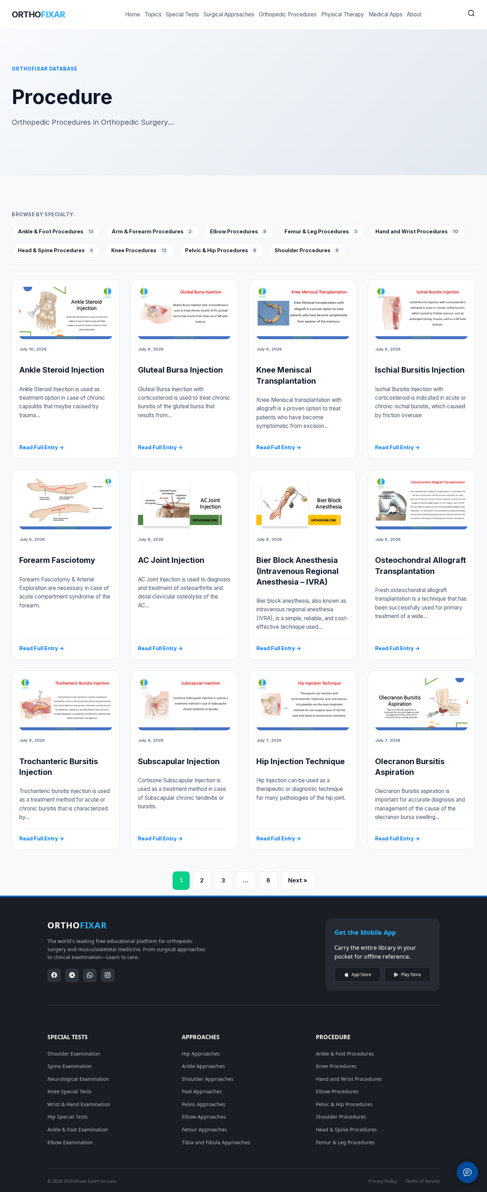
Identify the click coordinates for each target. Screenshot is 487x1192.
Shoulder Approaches (208, 1079)
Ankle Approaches (203, 1066)
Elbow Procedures (238, 231)
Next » (297, 880)
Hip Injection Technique (300, 761)
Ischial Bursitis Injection (420, 369)
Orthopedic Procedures (288, 14)
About (414, 14)
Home (132, 14)
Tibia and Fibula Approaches (216, 1142)
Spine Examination (69, 1066)
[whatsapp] (90, 975)
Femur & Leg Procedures (320, 231)
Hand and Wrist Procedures (416, 231)
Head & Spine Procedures (55, 250)
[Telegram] (72, 975)
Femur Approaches (204, 1129)
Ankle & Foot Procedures (55, 231)
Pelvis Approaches (203, 1104)
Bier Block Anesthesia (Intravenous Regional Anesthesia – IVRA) (297, 570)
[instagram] (107, 975)
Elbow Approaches (204, 1116)
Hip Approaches (201, 1053)
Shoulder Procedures (306, 250)
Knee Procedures (138, 250)
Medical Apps (386, 14)
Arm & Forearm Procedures (151, 231)
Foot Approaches (202, 1091)
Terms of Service (422, 1181)
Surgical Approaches (229, 14)
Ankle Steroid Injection (61, 369)
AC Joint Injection (171, 560)
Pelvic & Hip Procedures (220, 250)
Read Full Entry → (41, 447)
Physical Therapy (342, 14)
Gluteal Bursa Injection (180, 369)
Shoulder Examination (73, 1053)
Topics (153, 14)
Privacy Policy (382, 1181)
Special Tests (182, 14)
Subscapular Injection (179, 761)
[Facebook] (54, 975)
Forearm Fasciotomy (57, 560)
